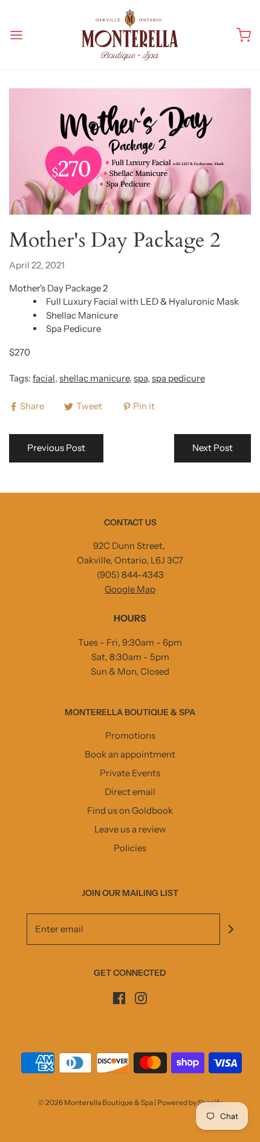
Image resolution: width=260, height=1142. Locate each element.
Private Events (130, 773)
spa (141, 378)
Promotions (130, 735)
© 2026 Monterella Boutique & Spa (95, 1102)
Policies (130, 848)
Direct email (130, 791)
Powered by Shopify (190, 1102)
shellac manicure (94, 378)
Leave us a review (130, 829)
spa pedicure (178, 378)
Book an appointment (130, 754)
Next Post (212, 447)
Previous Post (56, 447)
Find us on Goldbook (130, 810)
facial (44, 378)
